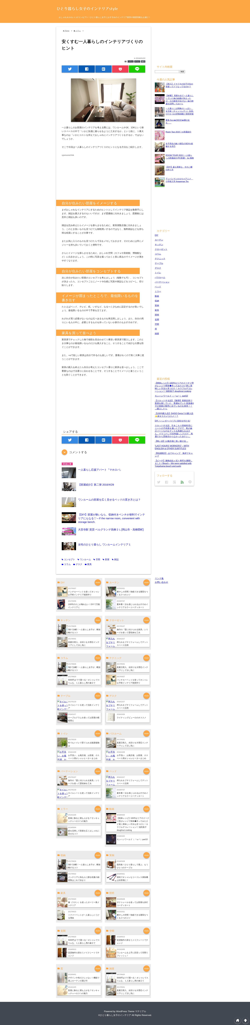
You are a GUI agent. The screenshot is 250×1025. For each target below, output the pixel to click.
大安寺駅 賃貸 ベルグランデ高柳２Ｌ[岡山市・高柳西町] (111, 529)
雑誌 (115, 559)
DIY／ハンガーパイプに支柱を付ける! (172, 421)
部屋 (106, 559)
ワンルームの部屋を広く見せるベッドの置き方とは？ (109, 499)
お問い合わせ (161, 582)
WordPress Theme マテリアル (131, 1011)
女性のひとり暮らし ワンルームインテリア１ (104, 544)
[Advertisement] (83, 175)
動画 (157, 296)
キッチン (159, 244)
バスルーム (160, 277)
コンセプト (68, 559)
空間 (96, 559)
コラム (130, 61)
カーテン (159, 240)
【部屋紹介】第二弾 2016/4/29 (96, 484)
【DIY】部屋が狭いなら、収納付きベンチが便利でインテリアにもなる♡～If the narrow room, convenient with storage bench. (111, 518)
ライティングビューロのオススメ (131, 717)
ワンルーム (84, 559)
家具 (143, 61)
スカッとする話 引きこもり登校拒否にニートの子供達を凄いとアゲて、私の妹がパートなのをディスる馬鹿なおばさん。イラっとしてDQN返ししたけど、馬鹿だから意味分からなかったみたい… (174, 431)
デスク (137, 61)
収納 (157, 301)
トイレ (158, 272)
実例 (157, 305)
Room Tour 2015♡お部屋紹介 (178, 132)
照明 (157, 315)
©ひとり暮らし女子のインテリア (114, 1015)
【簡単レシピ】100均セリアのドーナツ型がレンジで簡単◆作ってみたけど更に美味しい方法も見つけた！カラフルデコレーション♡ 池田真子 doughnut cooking (133, 824)
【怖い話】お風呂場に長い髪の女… (171, 441)
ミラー (158, 291)
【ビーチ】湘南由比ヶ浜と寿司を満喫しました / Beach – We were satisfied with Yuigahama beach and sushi (173, 463)
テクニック (160, 258)
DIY (156, 235)
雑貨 (157, 333)
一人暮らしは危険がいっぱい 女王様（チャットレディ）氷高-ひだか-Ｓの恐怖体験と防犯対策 (180, 111)
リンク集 (159, 578)
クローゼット (161, 249)
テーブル (159, 263)
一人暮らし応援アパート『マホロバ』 (100, 469)
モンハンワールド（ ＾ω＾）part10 (132, 839)
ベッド (158, 287)
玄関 (157, 319)
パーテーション (162, 282)
